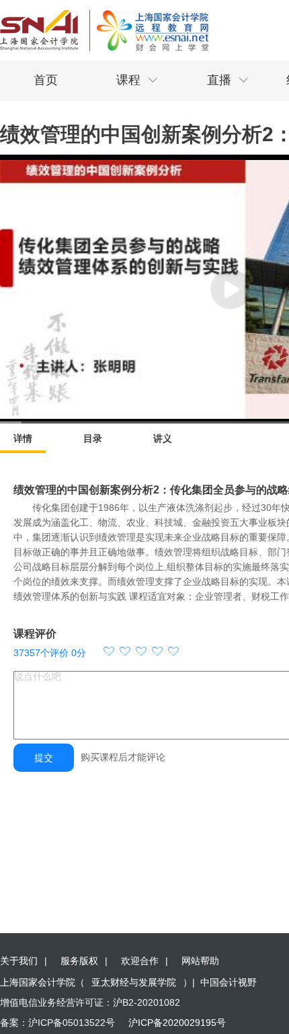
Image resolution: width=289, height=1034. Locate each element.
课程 (137, 80)
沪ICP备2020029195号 (177, 1022)
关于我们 (19, 960)
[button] (141, 652)
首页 (46, 80)
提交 (43, 757)
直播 (228, 80)
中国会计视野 (228, 982)
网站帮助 (200, 960)
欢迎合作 (140, 960)
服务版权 (79, 960)
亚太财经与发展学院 (133, 982)
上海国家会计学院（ (42, 982)
